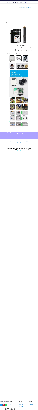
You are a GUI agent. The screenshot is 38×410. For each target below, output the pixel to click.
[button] (30, 0)
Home (7, 2)
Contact (18, 2)
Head (25, 7)
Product (13, 2)
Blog (15, 2)
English (26, 2)
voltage (30, 7)
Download (21, 2)
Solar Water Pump (22, 7)
